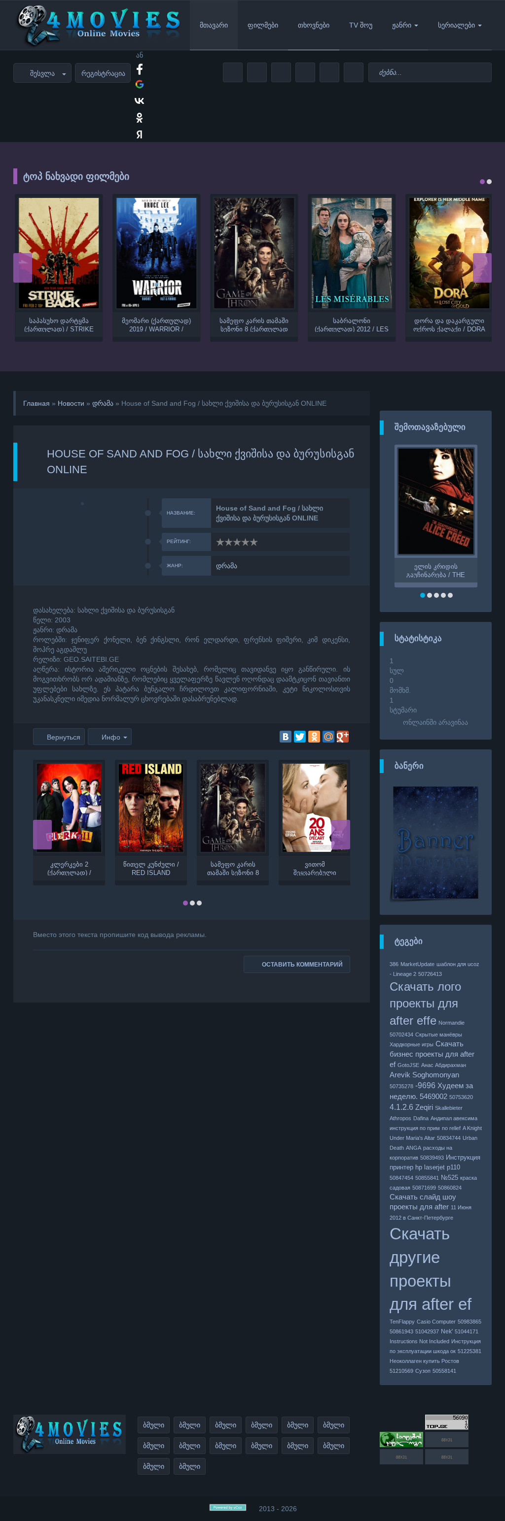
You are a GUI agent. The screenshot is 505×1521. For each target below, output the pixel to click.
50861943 (401, 1331)
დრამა (102, 403)
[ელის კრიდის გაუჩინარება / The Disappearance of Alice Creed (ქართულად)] (436, 501)
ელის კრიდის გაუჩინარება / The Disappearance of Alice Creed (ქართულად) (436, 570)
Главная (36, 403)
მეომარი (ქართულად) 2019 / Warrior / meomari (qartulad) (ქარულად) (155, 324)
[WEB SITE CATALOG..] (401, 1445)
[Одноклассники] (314, 737)
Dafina (421, 1118)
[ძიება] (482, 73)
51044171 (466, 1331)
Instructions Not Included (419, 1341)
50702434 (401, 1034)
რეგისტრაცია (103, 73)
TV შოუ (360, 25)
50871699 (424, 1188)
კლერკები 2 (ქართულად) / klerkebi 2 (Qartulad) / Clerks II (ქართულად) (69, 868)
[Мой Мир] (328, 737)
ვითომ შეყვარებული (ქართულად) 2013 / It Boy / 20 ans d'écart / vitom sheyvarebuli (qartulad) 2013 (315, 868)
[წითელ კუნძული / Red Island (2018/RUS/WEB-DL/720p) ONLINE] (150, 807)
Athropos (400, 1118)
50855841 (427, 1178)
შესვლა (42, 73)
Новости (71, 403)
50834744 (449, 1138)
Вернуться (63, 737)
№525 (449, 1177)
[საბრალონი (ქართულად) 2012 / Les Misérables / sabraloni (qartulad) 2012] (350, 253)
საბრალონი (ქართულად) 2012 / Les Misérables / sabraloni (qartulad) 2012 (350, 324)
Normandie (451, 1023)
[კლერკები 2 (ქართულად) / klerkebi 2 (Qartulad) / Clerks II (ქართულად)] (69, 807)
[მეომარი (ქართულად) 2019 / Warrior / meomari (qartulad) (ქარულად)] (154, 253)
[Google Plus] (343, 737)
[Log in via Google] (139, 84)
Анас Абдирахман (443, 1065)
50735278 (401, 1086)
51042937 (427, 1331)
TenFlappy (402, 1322)
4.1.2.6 (401, 1107)
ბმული (153, 1425)
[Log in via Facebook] (139, 67)
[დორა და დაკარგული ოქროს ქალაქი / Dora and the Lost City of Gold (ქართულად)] (447, 253)
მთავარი (214, 25)
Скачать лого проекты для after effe (425, 1003)
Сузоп (423, 1371)
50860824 (450, 1188)
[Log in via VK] (139, 101)
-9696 (425, 1085)
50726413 (430, 974)
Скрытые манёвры (438, 1034)
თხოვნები (313, 25)
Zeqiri (424, 1107)
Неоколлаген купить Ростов (424, 1361)
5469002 (433, 1096)
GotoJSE (408, 1065)
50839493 (432, 1158)
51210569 (401, 1371)
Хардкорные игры (411, 1044)
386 (394, 964)
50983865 (469, 1322)
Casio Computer (436, 1322)
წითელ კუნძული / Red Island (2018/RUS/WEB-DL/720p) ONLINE (151, 868)
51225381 (469, 1351)
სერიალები (456, 25)
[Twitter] (300, 737)
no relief (451, 1128)
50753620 (461, 1097)
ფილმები (263, 25)
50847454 (401, 1178)
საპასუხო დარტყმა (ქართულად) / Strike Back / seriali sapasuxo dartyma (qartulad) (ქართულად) (57, 324)
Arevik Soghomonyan (424, 1075)
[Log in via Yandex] (139, 134)
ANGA (413, 1148)
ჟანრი (401, 25)
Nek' (447, 1331)
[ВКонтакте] (285, 737)
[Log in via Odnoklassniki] (139, 117)
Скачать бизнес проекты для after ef (432, 1054)
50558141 (444, 1371)
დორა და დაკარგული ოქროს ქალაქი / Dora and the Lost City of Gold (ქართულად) (448, 324)
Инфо (111, 737)
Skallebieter (449, 1108)
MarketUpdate (417, 964)
